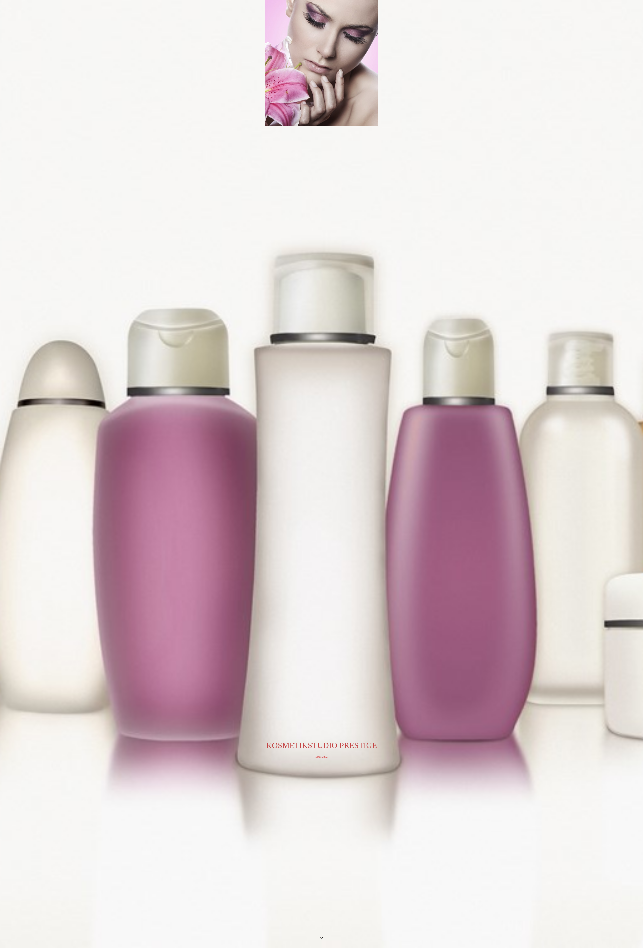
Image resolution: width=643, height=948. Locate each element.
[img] (321, 474)
